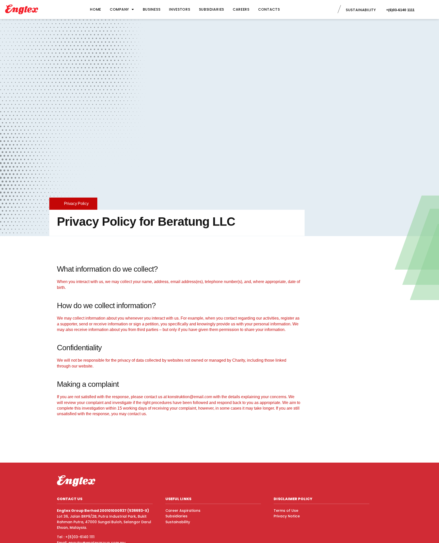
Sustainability (177, 521)
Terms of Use (286, 510)
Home (95, 9)
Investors (179, 9)
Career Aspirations (182, 510)
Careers (241, 9)
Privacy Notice (287, 516)
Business (152, 9)
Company (119, 9)
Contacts (269, 9)
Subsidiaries (211, 9)
